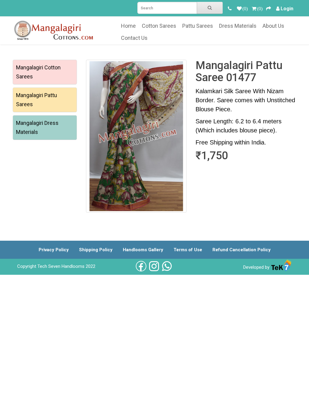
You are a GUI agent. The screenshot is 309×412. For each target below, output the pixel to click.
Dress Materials (237, 26)
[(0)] (239, 8)
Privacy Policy (54, 249)
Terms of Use (188, 249)
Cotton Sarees (159, 26)
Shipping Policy (96, 249)
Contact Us (134, 38)
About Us (273, 26)
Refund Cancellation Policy (241, 249)
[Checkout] (268, 8)
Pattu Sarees (197, 26)
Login (287, 8)
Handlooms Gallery (143, 249)
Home (128, 26)
